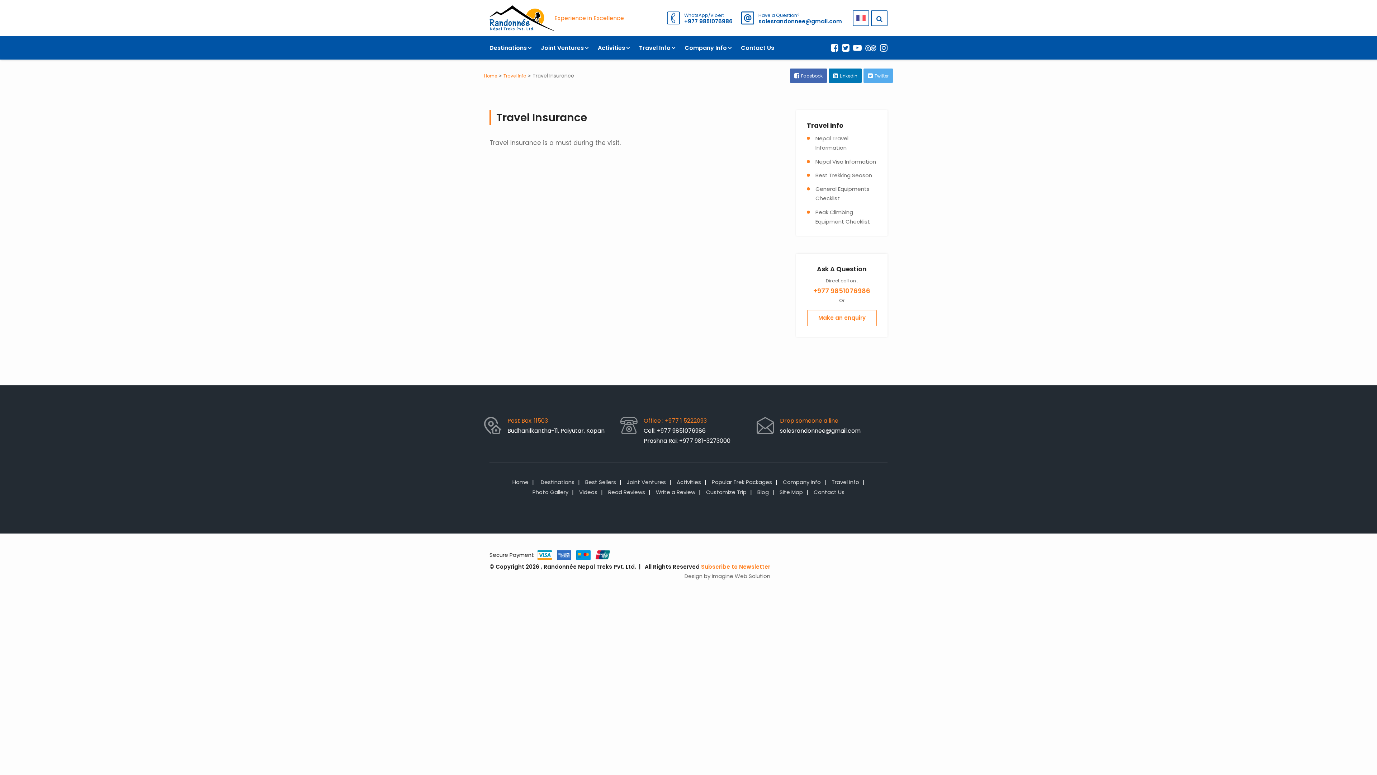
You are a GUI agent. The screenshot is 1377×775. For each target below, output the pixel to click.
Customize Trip (726, 492)
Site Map (791, 492)
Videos (588, 492)
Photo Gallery (550, 492)
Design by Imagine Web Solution (727, 576)
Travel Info (655, 48)
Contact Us (757, 48)
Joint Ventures (562, 48)
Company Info (706, 48)
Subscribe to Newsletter (735, 566)
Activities (611, 48)
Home (490, 76)
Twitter (882, 76)
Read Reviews (626, 492)
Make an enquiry (842, 317)
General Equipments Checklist (842, 193)
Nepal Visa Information (845, 161)
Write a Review (675, 492)
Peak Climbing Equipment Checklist (842, 216)
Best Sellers (600, 482)
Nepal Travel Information (831, 143)
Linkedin (848, 76)
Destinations (508, 48)
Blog (763, 492)
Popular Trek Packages (742, 482)
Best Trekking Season (843, 175)
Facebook (812, 76)
